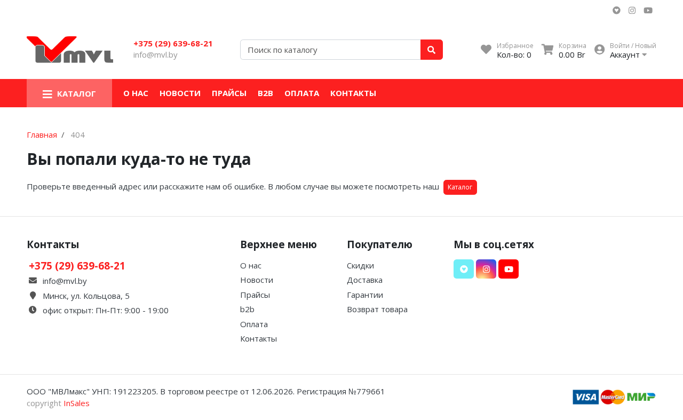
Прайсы (229, 93)
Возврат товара (377, 309)
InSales (76, 403)
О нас (135, 93)
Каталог (460, 187)
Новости (180, 93)
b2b (265, 93)
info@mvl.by (155, 54)
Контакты (353, 93)
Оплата (301, 93)
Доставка (365, 279)
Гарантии (365, 294)
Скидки (360, 265)
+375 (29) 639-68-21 (173, 43)
